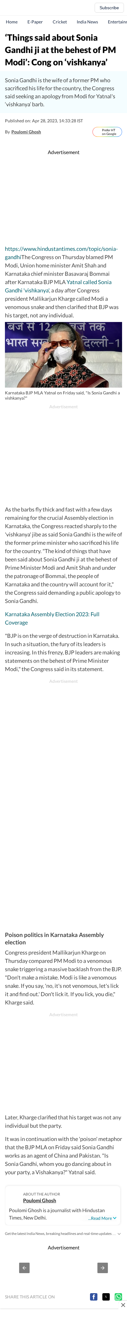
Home (12, 21)
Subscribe (109, 7)
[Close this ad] (122, 1305)
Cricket (60, 21)
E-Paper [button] (35, 21)
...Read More (100, 1218)
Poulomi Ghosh (26, 131)
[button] (24, 1268)
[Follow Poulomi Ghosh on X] (47, 132)
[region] (63, 200)
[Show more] (119, 1233)
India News (87, 21)
